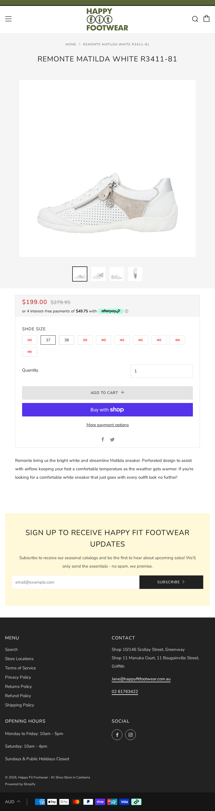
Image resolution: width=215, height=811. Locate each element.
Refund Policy (18, 696)
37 (48, 340)
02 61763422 (125, 691)
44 (177, 340)
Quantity (30, 370)
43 (159, 340)
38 (66, 340)
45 (29, 351)
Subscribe (168, 582)
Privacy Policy (18, 677)
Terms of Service (20, 668)
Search (11, 649)
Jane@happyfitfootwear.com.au (141, 679)
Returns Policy (18, 686)
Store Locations (19, 659)
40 (103, 340)
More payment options (108, 425)
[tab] (79, 274)
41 (122, 340)
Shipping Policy (19, 705)
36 (29, 340)
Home (71, 44)
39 (85, 340)
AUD (9, 802)
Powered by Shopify (20, 784)
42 (140, 340)
